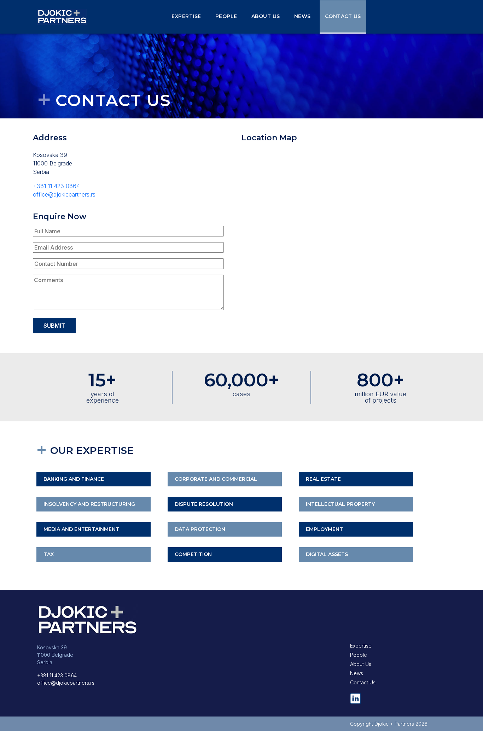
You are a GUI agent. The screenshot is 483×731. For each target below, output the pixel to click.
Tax (48, 554)
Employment (324, 529)
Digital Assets (327, 554)
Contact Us (343, 16)
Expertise (186, 16)
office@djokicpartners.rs (64, 194)
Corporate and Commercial (216, 479)
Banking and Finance (73, 479)
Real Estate (323, 479)
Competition (193, 554)
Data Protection (200, 529)
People (226, 16)
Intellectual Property (340, 504)
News (302, 16)
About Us (265, 16)
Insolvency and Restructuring (89, 504)
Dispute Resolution (204, 504)
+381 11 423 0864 (56, 185)
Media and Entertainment (81, 529)
